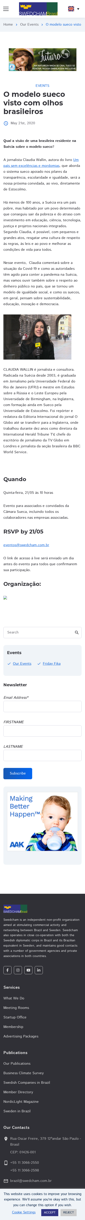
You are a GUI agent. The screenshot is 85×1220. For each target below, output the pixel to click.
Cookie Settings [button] (24, 1212)
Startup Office (15, 1017)
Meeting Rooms (16, 1008)
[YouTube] (28, 970)
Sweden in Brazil (17, 1111)
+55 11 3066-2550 (24, 1162)
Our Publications (16, 1063)
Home (8, 24)
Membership (13, 1027)
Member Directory (18, 1092)
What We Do (13, 998)
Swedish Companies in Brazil (26, 1082)
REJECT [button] (68, 1212)
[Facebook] (7, 970)
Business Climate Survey (23, 1073)
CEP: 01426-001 (23, 1152)
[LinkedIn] (39, 970)
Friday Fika (52, 663)
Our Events (29, 24)
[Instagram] (18, 970)
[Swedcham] (42, 909)
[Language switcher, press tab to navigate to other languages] (74, 9)
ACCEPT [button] (50, 1212)
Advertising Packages (20, 1036)
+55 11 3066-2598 (24, 1170)
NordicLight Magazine (21, 1101)
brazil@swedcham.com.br (31, 1180)
